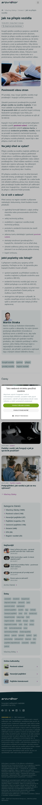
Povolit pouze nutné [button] (21, 410)
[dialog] (21, 402)
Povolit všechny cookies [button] (21, 405)
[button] (21, 416)
